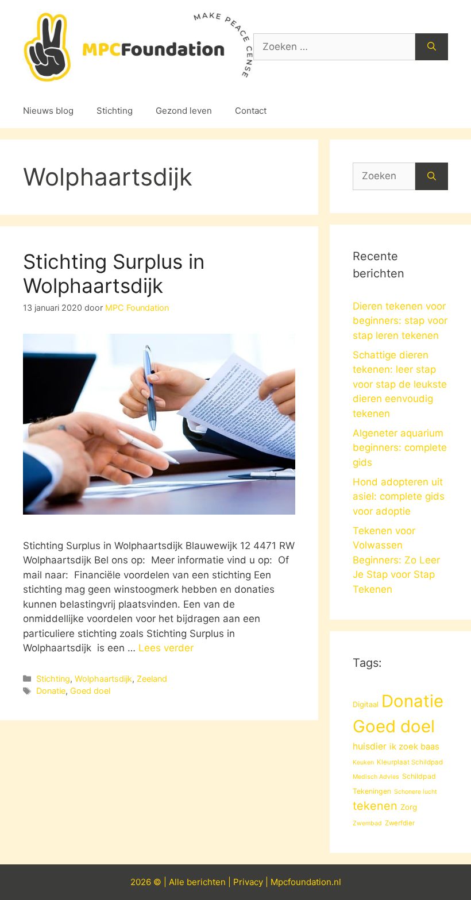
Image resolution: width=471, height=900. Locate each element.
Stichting (114, 110)
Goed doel (90, 691)
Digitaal (366, 704)
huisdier (370, 746)
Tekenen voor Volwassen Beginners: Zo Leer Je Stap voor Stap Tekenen (396, 560)
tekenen (375, 806)
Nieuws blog (48, 110)
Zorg (408, 807)
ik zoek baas (414, 746)
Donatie (50, 691)
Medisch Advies (376, 777)
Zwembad (367, 823)
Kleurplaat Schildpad (410, 762)
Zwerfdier (400, 823)
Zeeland (152, 678)
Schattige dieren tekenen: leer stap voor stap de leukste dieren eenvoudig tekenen (400, 384)
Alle (178, 881)
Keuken (363, 762)
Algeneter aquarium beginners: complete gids (400, 447)
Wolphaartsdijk (103, 678)
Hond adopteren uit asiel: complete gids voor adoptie (399, 496)
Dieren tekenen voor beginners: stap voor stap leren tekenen (400, 320)
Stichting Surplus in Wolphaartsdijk (113, 273)
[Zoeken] (431, 47)
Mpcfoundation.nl (306, 881)
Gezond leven (184, 110)
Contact (251, 110)
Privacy (248, 881)
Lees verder (166, 648)
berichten (206, 881)
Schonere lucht (415, 791)
